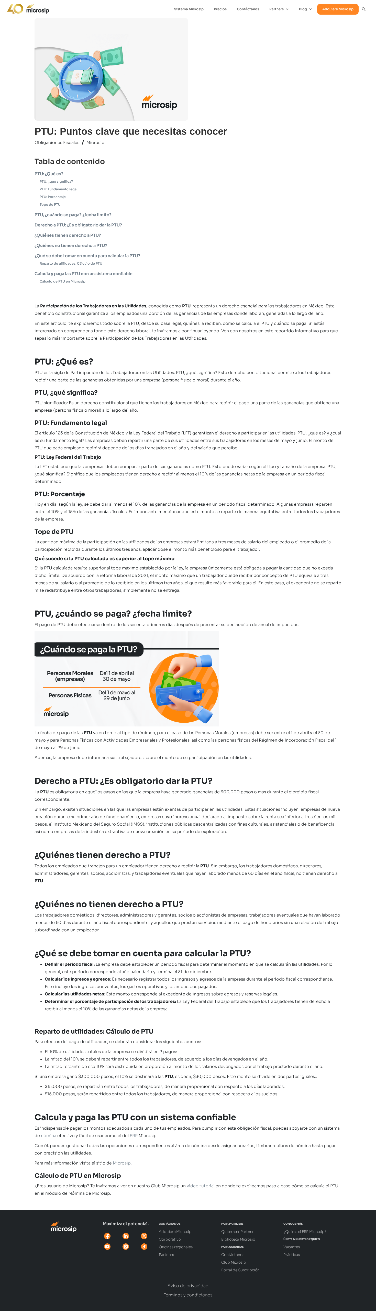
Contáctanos (248, 9)
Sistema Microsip (189, 9)
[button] (279, 9)
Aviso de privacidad (188, 1285)
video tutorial (201, 1186)
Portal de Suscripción (240, 1270)
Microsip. (122, 1163)
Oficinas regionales (176, 1247)
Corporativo (170, 1239)
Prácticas (291, 1254)
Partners (166, 1254)
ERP (134, 1135)
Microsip (95, 142)
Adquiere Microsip (337, 9)
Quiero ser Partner (237, 1231)
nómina (48, 1135)
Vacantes (291, 1247)
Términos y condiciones (188, 1295)
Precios (220, 9)
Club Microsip (233, 1262)
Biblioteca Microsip (238, 1239)
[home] (25, 7)
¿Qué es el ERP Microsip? (305, 1231)
